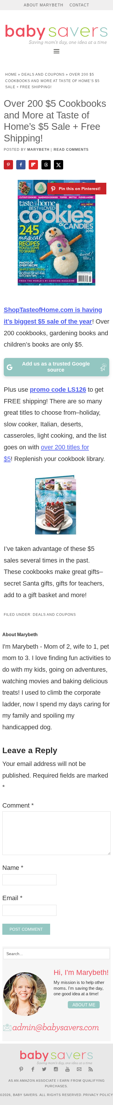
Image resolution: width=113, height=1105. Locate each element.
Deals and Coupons (43, 74)
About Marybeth (43, 5)
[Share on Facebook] (21, 164)
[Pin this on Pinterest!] (76, 188)
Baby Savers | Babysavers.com (56, 35)
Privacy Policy (98, 1095)
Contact (79, 5)
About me (83, 1004)
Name (12, 867)
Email (12, 898)
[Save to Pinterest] (9, 164)
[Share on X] (59, 164)
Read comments (71, 150)
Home (11, 74)
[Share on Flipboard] (34, 164)
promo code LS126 (58, 389)
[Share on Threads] (46, 164)
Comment (18, 805)
